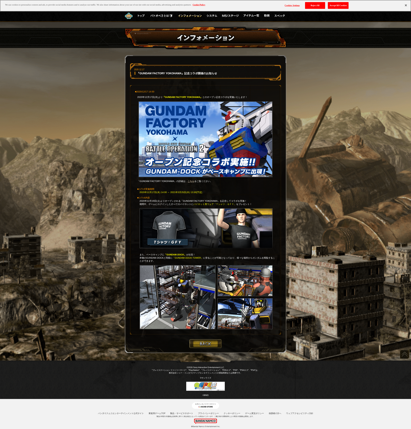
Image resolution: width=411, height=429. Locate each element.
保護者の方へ (275, 413)
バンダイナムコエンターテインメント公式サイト (121, 413)
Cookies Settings (292, 5)
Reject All (315, 5)
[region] (205, 5)
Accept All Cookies (338, 5)
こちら (191, 181)
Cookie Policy (199, 5)
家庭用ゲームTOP (157, 413)
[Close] (405, 5)
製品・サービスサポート (181, 413)
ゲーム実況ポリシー (254, 413)
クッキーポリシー (232, 413)
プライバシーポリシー (208, 413)
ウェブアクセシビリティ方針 (299, 413)
